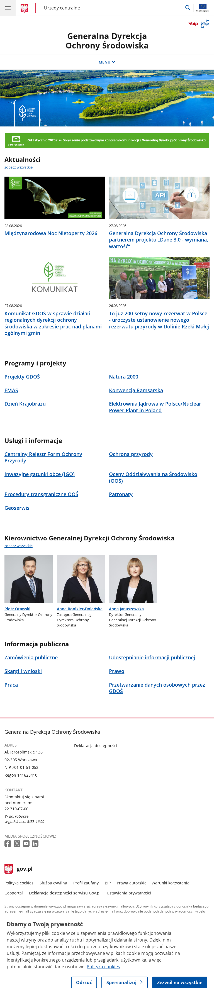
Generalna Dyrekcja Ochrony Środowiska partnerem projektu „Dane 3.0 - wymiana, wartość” (158, 240)
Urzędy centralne (62, 7)
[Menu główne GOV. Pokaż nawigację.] (8, 8)
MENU (105, 62)
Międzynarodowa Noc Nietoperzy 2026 (50, 233)
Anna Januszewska (126, 608)
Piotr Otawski (17, 608)
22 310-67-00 (16, 808)
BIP (108, 883)
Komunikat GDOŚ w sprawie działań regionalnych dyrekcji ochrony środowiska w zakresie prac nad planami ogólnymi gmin (53, 323)
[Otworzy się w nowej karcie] (8, 844)
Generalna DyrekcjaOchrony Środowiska (107, 40)
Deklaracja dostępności (95, 745)
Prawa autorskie (132, 883)
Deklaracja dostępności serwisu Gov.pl (65, 893)
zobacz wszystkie (18, 167)
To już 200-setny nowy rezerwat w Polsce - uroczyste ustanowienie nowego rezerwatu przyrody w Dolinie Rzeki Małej (159, 320)
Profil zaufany (86, 883)
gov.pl (24, 869)
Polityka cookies (18, 883)
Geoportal (13, 893)
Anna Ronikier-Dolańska (80, 608)
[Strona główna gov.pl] (25, 8)
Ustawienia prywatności (129, 893)
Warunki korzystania (170, 883)
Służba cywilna (53, 883)
